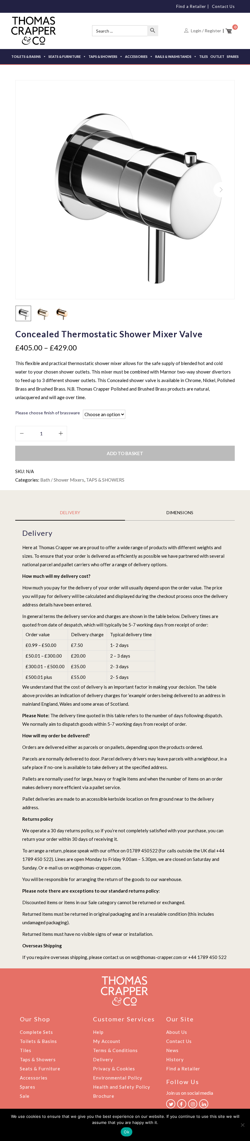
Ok (126, 1131)
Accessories (34, 1077)
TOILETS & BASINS (26, 56)
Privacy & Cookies (114, 1068)
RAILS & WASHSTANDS (173, 56)
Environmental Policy (117, 1077)
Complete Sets (36, 1032)
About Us (176, 1032)
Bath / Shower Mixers (62, 480)
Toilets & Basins (38, 1041)
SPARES (233, 56)
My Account (106, 1041)
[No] (242, 1125)
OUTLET (217, 56)
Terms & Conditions (115, 1050)
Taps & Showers (38, 1059)
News (172, 1050)
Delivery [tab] (70, 512)
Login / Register (206, 30)
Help (98, 1032)
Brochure (103, 1096)
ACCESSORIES (136, 56)
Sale (25, 1096)
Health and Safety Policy (121, 1087)
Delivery (103, 1059)
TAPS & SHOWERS (102, 56)
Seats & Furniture (40, 1068)
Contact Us (223, 6)
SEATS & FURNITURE (64, 56)
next (221, 189)
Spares (27, 1087)
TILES (203, 56)
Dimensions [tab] (179, 512)
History (175, 1059)
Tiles (25, 1050)
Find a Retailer (191, 6)
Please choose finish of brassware (47, 412)
